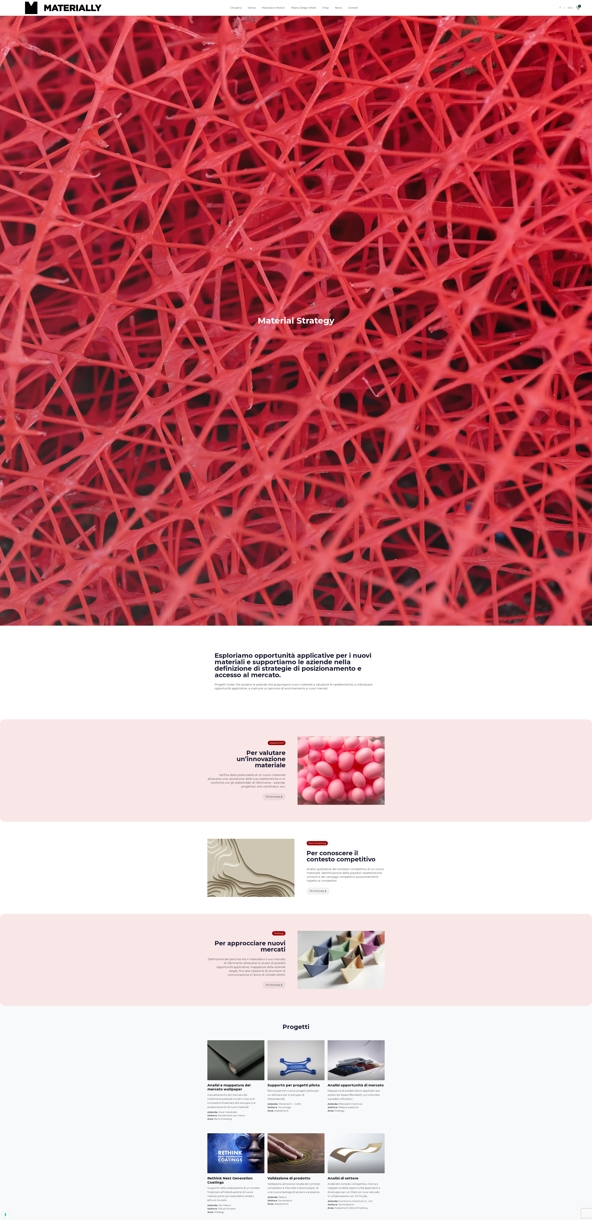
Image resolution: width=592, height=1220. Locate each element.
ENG (570, 7)
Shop (325, 7)
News (338, 7)
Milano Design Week (303, 7)
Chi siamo (236, 7)
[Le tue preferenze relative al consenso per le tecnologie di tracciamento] (5, 1215)
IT (560, 7)
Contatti (353, 7)
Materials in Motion (273, 7)
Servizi (252, 7)
